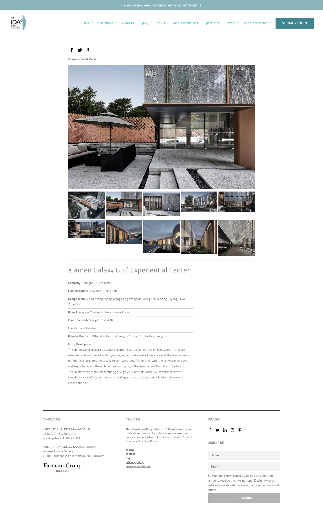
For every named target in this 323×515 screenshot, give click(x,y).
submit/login (294, 23)
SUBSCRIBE (216, 442)
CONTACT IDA (51, 419)
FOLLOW (214, 419)
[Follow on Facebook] (211, 430)
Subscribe (244, 498)
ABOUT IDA (133, 419)
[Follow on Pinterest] (241, 430)
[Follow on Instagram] (234, 430)
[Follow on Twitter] (219, 430)
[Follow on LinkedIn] (226, 430)
